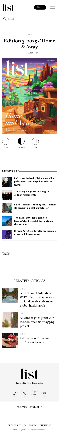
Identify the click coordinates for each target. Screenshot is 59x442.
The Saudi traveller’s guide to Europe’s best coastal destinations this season (33, 221)
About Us (22, 407)
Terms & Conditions (40, 425)
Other (29, 35)
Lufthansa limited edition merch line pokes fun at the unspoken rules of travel (34, 181)
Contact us (35, 407)
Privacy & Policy (17, 425)
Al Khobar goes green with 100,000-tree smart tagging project (37, 322)
